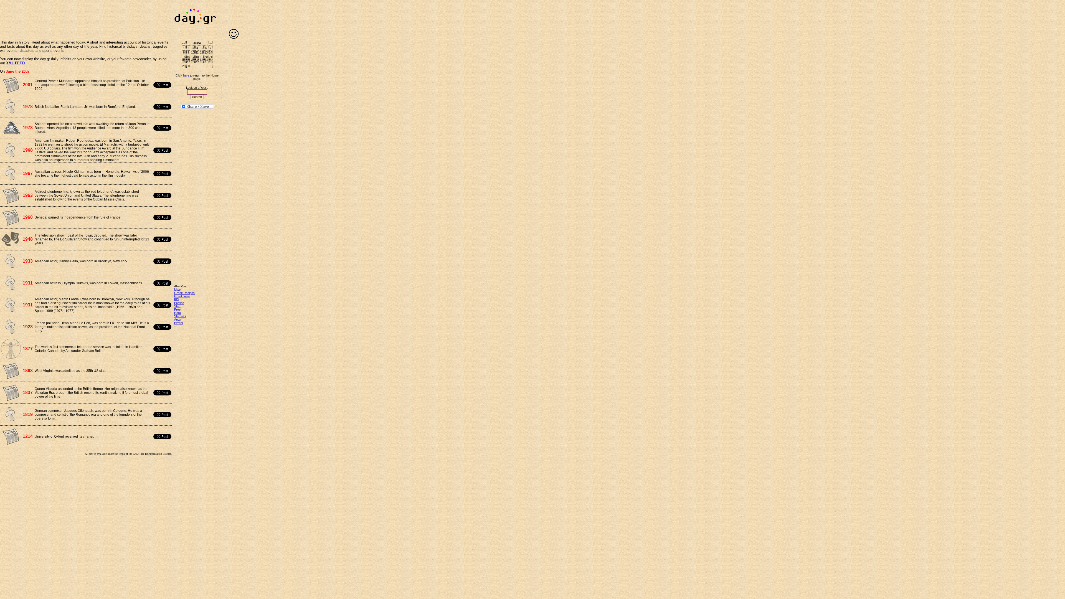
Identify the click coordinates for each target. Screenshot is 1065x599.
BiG (176, 299)
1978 (28, 106)
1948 (28, 239)
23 (188, 61)
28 (210, 61)
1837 (28, 392)
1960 (28, 217)
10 (192, 52)
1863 (28, 370)
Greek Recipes (184, 293)
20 (206, 57)
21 (210, 57)
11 (197, 52)
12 (201, 52)
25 (197, 61)
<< (184, 43)
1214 (28, 436)
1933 (28, 261)
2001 (28, 84)
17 (192, 57)
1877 (28, 348)
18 (197, 57)
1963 (28, 195)
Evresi (178, 322)
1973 (28, 127)
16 (188, 57)
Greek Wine (182, 296)
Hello (177, 312)
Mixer (178, 289)
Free (177, 309)
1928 (28, 326)
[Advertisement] (86, 14)
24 (192, 61)
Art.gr (178, 319)
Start (177, 306)
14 (210, 52)
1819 (28, 414)
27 (206, 61)
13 (206, 52)
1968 (28, 150)
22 (184, 61)
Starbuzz (180, 316)
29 (184, 66)
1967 (28, 173)
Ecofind (179, 302)
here (186, 75)
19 (201, 57)
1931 (28, 283)
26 (201, 61)
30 (188, 66)
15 (184, 57)
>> (210, 43)
